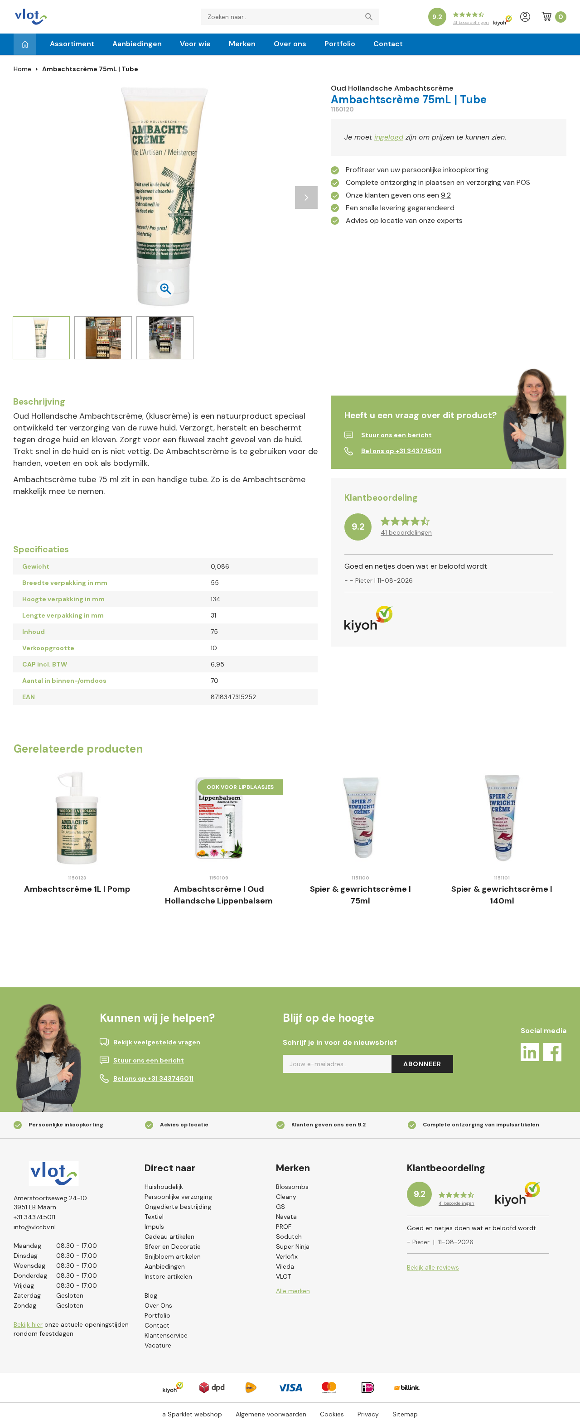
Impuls (154, 1226)
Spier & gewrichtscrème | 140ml (501, 895)
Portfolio (339, 43)
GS (280, 1207)
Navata (286, 1216)
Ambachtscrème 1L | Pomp (77, 889)
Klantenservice (166, 1335)
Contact (388, 43)
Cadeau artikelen (169, 1236)
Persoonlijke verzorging (178, 1197)
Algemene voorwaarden (271, 1414)
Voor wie (195, 43)
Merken (242, 43)
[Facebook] (552, 1053)
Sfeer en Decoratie (173, 1246)
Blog (151, 1295)
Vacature (158, 1345)
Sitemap (405, 1414)
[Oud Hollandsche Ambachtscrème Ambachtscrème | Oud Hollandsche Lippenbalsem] (219, 818)
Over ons (290, 43)
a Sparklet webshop (192, 1414)
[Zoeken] (371, 17)
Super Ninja (292, 1246)
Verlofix (287, 1256)
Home (22, 69)
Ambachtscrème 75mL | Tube (90, 69)
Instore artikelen (168, 1276)
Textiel (154, 1216)
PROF (283, 1226)
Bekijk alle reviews (433, 1267)
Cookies (332, 1414)
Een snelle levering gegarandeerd (400, 208)
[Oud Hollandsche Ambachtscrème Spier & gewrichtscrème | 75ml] (360, 818)
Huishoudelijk (164, 1187)
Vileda (285, 1266)
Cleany (286, 1197)
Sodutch (289, 1236)
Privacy (368, 1414)
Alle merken (293, 1291)
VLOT (283, 1276)
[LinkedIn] (530, 1053)
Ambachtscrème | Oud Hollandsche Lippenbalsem (219, 895)
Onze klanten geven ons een (398, 195)
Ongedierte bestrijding (178, 1207)
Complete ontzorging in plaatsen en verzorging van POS (438, 182)
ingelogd (388, 137)
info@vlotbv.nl (35, 1227)
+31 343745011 (34, 1217)
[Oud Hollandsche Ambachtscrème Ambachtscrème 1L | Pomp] (77, 818)
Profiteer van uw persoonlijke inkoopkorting (417, 169)
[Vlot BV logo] (31, 16)
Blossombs (292, 1187)
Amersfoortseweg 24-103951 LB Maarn (50, 1202)
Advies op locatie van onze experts (404, 220)
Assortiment (72, 43)
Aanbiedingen (137, 43)
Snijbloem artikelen (173, 1256)
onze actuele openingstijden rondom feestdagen (71, 1329)
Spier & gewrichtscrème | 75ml (360, 895)
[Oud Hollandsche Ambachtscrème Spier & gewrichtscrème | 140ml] (502, 818)
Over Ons (158, 1305)
